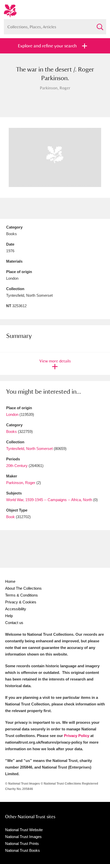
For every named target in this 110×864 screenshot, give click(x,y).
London (12, 414)
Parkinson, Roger (20, 482)
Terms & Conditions (21, 595)
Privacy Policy (76, 735)
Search (99, 25)
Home (10, 581)
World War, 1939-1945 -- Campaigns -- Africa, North (49, 500)
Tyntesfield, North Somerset (29, 448)
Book (10, 517)
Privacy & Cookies (20, 602)
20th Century (17, 465)
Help (9, 616)
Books (11, 431)
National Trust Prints (22, 843)
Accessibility (15, 609)
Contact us (14, 622)
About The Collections (23, 588)
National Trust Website (24, 830)
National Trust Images (23, 836)
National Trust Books (22, 850)
